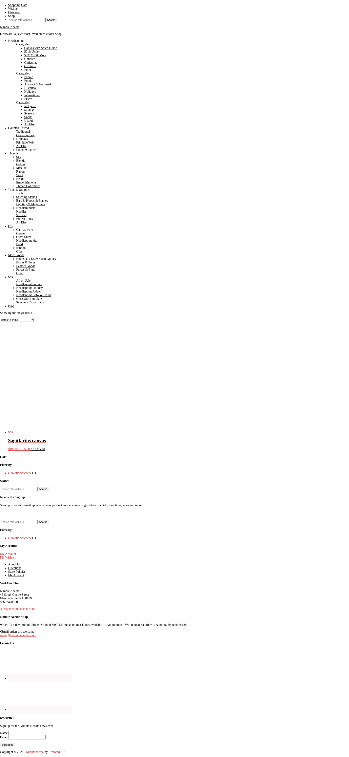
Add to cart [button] (37, 449)
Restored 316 (56, 752)
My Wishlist (7, 557)
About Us (14, 564)
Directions (14, 568)
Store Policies (16, 571)
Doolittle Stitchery (19, 473)
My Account (8, 554)
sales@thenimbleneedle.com (18, 608)
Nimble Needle (9, 27)
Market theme (35, 752)
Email (4, 737)
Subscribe (7, 744)
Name (4, 733)
